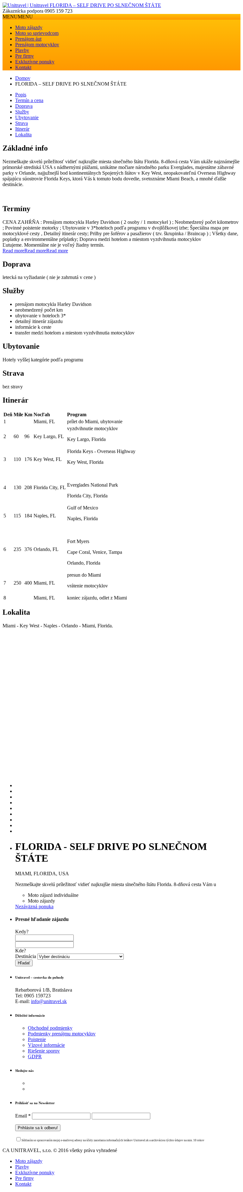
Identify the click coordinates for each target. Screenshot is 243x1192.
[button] (18, 16)
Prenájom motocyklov (37, 44)
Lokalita (23, 134)
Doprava (24, 106)
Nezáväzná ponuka (34, 906)
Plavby (22, 50)
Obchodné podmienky (50, 1028)
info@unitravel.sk (49, 1001)
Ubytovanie (27, 117)
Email (23, 1115)
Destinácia (25, 956)
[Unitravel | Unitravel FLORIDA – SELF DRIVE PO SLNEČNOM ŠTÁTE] (82, 5)
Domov (22, 78)
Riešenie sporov (44, 1050)
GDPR (35, 1056)
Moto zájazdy (28, 27)
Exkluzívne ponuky (34, 61)
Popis (20, 94)
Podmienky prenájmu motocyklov (62, 1033)
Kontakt (23, 67)
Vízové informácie (46, 1045)
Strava (21, 123)
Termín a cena (29, 100)
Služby (22, 111)
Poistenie (37, 1039)
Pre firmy (24, 56)
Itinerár (22, 129)
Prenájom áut (28, 39)
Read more (13, 250)
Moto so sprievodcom (37, 33)
